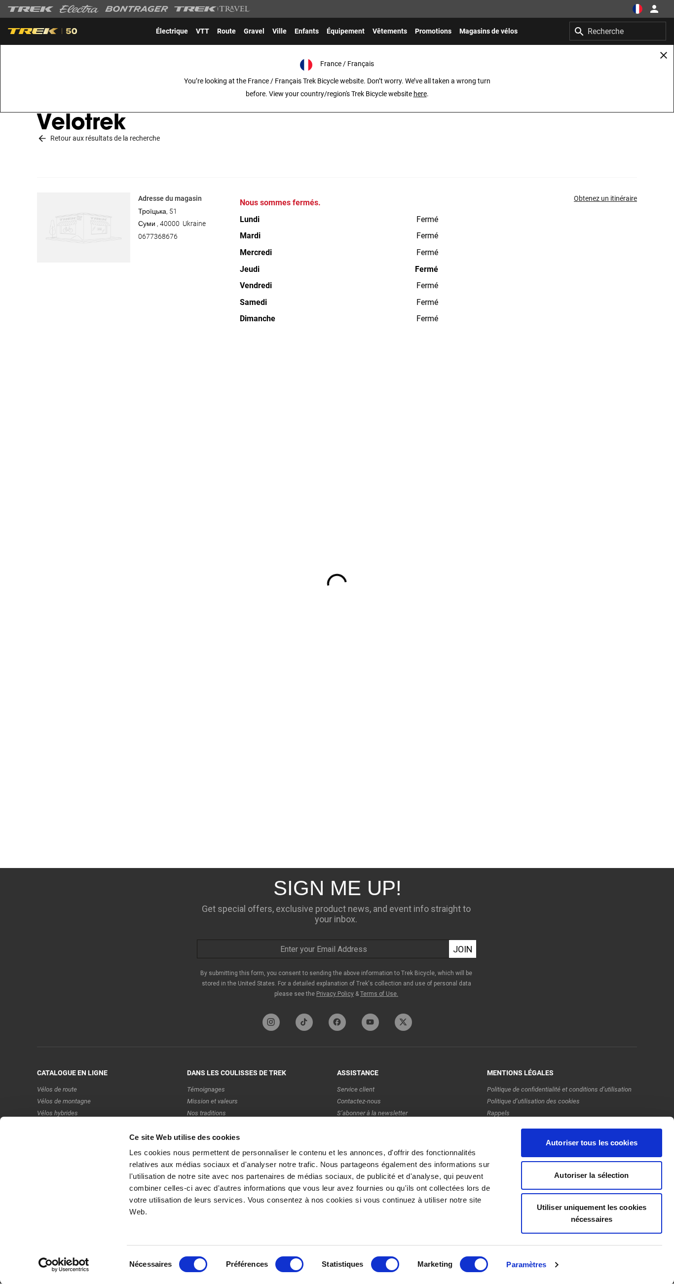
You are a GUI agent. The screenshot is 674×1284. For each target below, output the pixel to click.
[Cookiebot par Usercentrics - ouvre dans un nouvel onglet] (64, 1264)
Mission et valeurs (212, 1101)
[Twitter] (403, 1022)
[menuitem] (172, 31)
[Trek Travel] (212, 9)
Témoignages (206, 1089)
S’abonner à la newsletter (372, 1113)
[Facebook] (337, 1022)
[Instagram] (271, 1022)
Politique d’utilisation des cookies (533, 1101)
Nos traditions (206, 1113)
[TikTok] (304, 1022)
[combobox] (617, 31)
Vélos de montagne (64, 1101)
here (420, 94)
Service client (355, 1089)
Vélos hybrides (57, 1113)
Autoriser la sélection (591, 1175)
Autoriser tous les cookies (591, 1142)
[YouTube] (370, 1022)
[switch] (289, 1264)
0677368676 (158, 236)
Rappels (498, 1113)
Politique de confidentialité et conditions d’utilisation (559, 1089)
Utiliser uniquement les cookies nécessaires (591, 1213)
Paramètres (526, 1264)
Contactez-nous (359, 1101)
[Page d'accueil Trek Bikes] (31, 9)
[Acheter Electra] (79, 9)
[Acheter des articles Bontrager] (136, 9)
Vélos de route (57, 1089)
